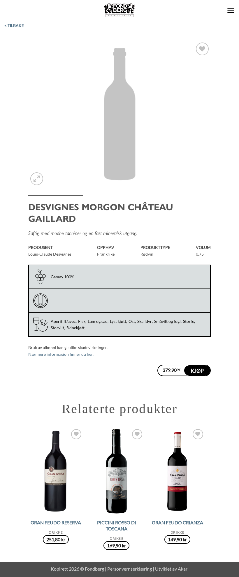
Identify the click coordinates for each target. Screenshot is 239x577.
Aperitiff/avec (63, 321)
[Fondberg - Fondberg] (119, 10)
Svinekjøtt (75, 327)
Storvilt (57, 327)
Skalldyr (144, 321)
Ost (132, 321)
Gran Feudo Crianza (177, 522)
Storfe (188, 321)
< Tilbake (14, 25)
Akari (183, 568)
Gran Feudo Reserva (56, 522)
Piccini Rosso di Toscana (116, 525)
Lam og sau (98, 321)
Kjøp (197, 370)
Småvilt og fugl (167, 321)
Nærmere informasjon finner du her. (61, 354)
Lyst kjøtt (118, 321)
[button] (231, 10)
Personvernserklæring (129, 568)
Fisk (81, 321)
